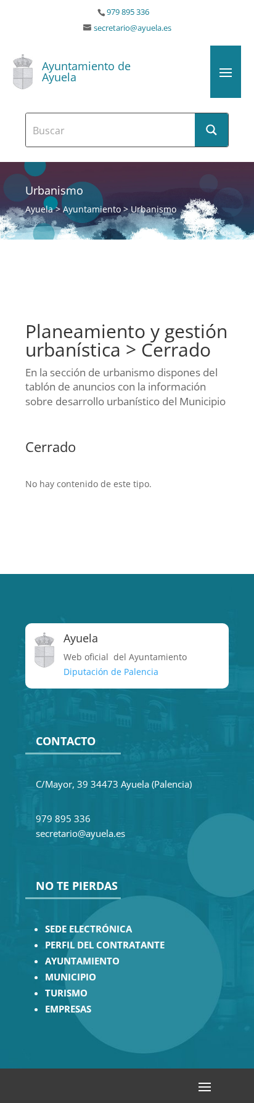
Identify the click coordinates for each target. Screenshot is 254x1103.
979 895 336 (128, 12)
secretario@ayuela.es (132, 28)
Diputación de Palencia (110, 671)
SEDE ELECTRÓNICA (88, 929)
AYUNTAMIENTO (82, 961)
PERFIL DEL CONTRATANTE (105, 945)
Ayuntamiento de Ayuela (86, 71)
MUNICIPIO (70, 977)
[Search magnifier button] (211, 130)
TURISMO (66, 993)
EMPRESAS (68, 1009)
